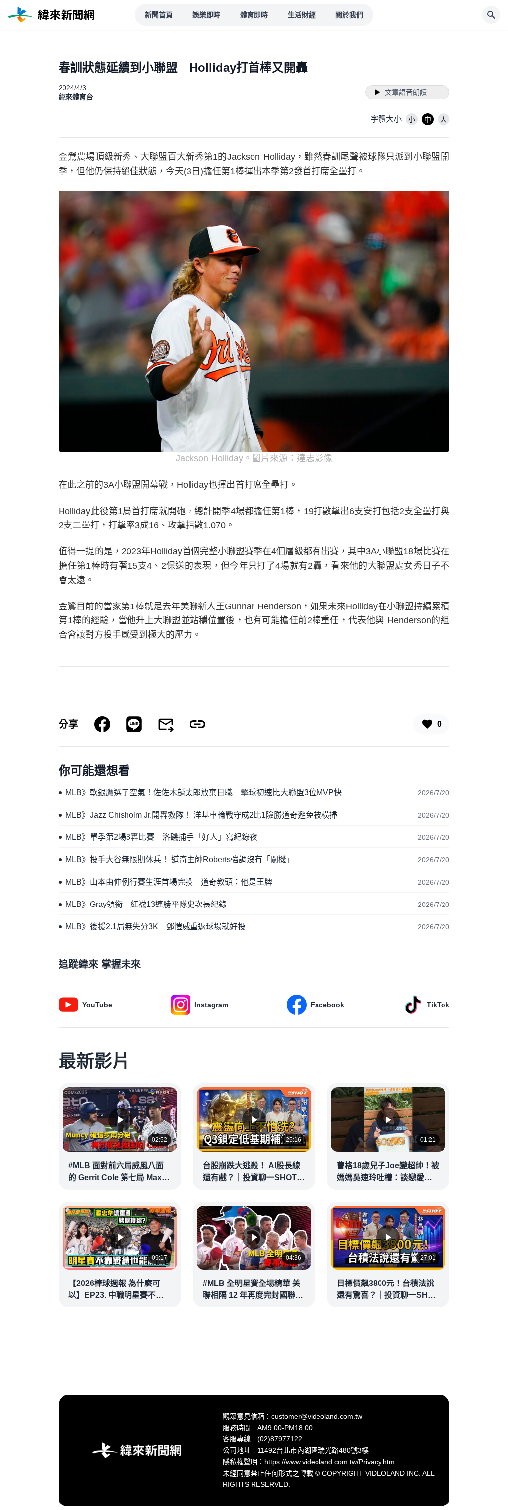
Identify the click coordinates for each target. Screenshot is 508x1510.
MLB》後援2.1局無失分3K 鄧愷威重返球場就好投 (155, 926)
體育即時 (254, 15)
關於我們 (349, 15)
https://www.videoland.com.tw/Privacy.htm (329, 1462)
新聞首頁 (159, 15)
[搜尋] (491, 15)
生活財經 (302, 15)
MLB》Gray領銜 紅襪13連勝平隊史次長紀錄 (146, 904)
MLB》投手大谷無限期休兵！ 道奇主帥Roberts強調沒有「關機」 (179, 859)
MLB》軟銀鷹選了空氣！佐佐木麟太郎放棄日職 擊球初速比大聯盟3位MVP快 (203, 792)
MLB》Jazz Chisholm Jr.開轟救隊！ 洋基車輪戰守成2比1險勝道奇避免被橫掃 (201, 815)
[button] (412, 119)
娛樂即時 (206, 15)
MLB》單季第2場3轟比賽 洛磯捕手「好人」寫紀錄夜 (161, 837)
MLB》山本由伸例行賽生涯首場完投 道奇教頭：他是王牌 (168, 882)
